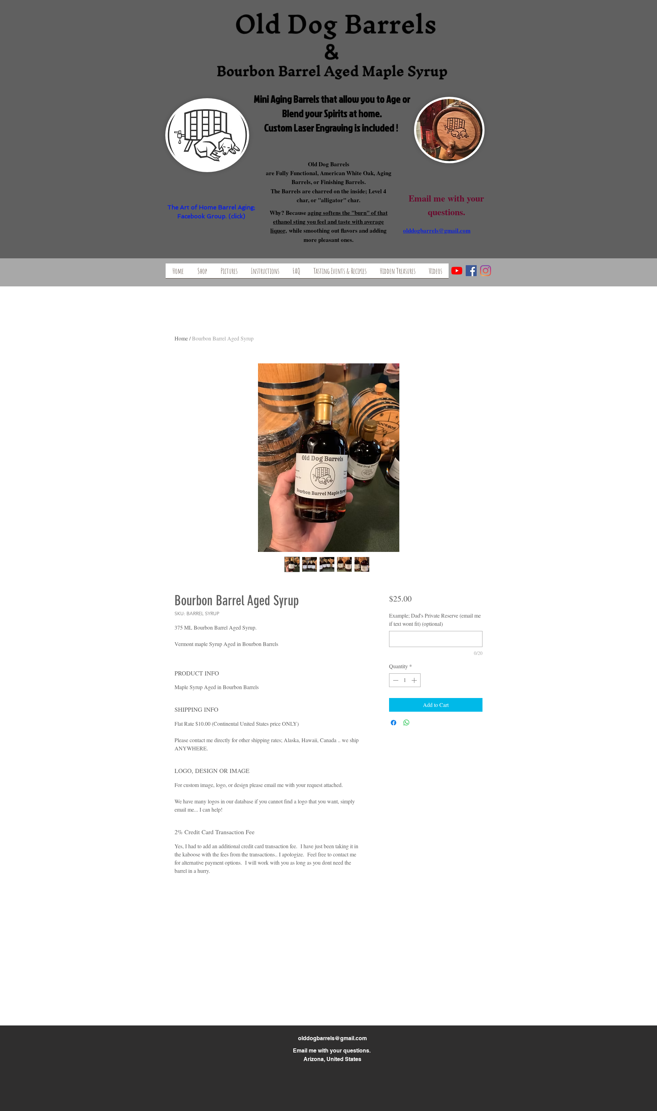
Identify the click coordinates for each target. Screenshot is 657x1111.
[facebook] (471, 270)
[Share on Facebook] (393, 723)
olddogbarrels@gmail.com (332, 1038)
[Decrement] (395, 680)
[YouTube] (456, 270)
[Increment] (415, 680)
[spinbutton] (405, 680)
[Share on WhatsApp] (406, 723)
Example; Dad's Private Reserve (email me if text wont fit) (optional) (435, 620)
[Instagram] (485, 270)
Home (181, 338)
